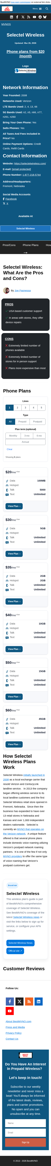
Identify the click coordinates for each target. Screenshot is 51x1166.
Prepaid (22, 421)
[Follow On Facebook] (10, 1001)
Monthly (13, 436)
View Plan (14, 506)
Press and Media (15, 1027)
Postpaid (37, 421)
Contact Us (12, 1038)
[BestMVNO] (7, 9)
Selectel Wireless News (20, 943)
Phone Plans (31, 245)
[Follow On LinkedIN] (39, 1001)
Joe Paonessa (23, 290)
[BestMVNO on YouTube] (34, 16)
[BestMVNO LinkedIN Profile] (11, 16)
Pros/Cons (9, 245)
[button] (47, 9)
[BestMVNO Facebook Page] (17, 16)
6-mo (39, 436)
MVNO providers (12, 856)
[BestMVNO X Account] (23, 16)
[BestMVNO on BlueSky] (44, 16)
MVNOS (6, 24)
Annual (25, 442)
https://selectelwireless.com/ (30, 163)
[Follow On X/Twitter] (19, 1001)
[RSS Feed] (29, 1001)
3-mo (26, 436)
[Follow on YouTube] (10, 1011)
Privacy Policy (14, 1033)
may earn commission (21, 2)
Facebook (11, 199)
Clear (9, 449)
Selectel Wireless (25, 228)
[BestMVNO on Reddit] (40, 16)
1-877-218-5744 (32, 174)
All (10, 421)
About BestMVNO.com (18, 1021)
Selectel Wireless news (26, 917)
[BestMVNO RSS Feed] (28, 16)
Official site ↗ (15, 951)
